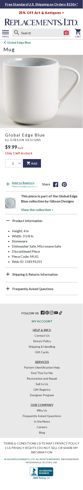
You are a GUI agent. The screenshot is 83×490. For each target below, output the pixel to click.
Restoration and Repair (42, 378)
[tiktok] (60, 313)
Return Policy (42, 341)
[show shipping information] (8, 274)
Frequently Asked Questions (42, 416)
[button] (41, 222)
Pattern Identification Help (42, 367)
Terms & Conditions (19, 443)
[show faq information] (8, 288)
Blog (42, 432)
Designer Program (42, 395)
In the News (42, 421)
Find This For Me (42, 373)
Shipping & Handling (42, 346)
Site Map (45, 443)
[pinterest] (47, 313)
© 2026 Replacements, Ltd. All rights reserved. (32, 459)
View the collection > (37, 210)
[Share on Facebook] (55, 184)
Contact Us (42, 335)
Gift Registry (42, 389)
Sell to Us (42, 384)
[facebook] (43, 313)
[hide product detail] (8, 220)
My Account (42, 321)
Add (34, 163)
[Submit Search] (16, 32)
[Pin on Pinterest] (64, 184)
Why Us (42, 410)
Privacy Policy (67, 443)
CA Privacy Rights (21, 448)
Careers (42, 427)
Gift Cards (42, 352)
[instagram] (51, 313)
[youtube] (56, 313)
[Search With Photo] (66, 32)
